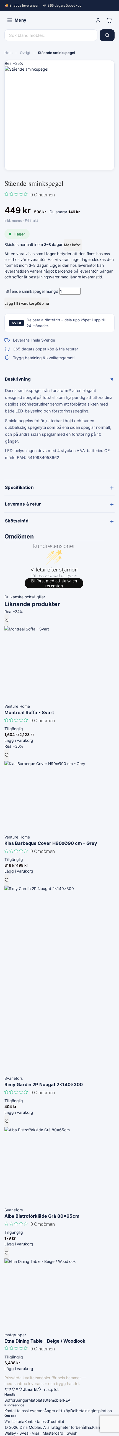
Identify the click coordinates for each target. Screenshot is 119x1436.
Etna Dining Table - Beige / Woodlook (45, 1341)
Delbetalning (81, 1410)
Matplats (36, 1400)
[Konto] (98, 20)
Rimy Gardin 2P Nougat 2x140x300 (43, 1084)
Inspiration (102, 1410)
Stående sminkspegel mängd (32, 291)
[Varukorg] (109, 20)
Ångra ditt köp (57, 1410)
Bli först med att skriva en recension (54, 583)
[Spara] (6, 620)
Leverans (36, 1410)
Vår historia (14, 1421)
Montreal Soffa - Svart (29, 712)
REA (66, 1400)
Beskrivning (60, 379)
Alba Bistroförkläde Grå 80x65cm (41, 1216)
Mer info (73, 245)
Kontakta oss (16, 1410)
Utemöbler (53, 1400)
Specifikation (59, 487)
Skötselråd (59, 520)
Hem (8, 52)
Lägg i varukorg (18, 740)
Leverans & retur (59, 504)
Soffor (9, 1400)
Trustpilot (55, 1421)
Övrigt (25, 52)
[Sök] (107, 35)
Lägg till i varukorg (20, 303)
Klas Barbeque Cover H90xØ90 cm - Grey (50, 843)
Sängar (22, 1400)
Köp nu (43, 303)
